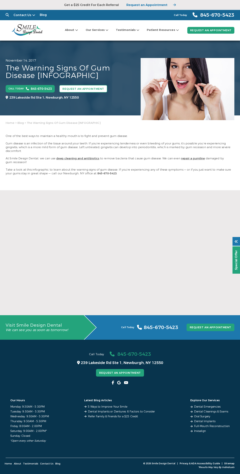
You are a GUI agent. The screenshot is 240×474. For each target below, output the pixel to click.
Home (10, 123)
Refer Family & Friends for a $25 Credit (195, 293)
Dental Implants (205, 421)
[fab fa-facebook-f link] (113, 382)
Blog (43, 15)
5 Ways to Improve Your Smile (31, 293)
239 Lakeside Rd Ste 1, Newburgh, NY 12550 (44, 97)
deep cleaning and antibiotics (77, 158)
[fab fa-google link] (119, 382)
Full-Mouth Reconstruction (212, 426)
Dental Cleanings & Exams (211, 411)
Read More (13, 299)
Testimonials (126, 30)
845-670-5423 (107, 173)
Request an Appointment (146, 5)
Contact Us (22, 15)
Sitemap (229, 463)
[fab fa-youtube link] (126, 382)
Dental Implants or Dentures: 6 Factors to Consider (118, 295)
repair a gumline (193, 158)
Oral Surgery (202, 416)
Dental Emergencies (207, 407)
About (69, 30)
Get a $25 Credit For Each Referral (91, 5)
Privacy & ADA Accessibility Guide (200, 463)
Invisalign (200, 431)
